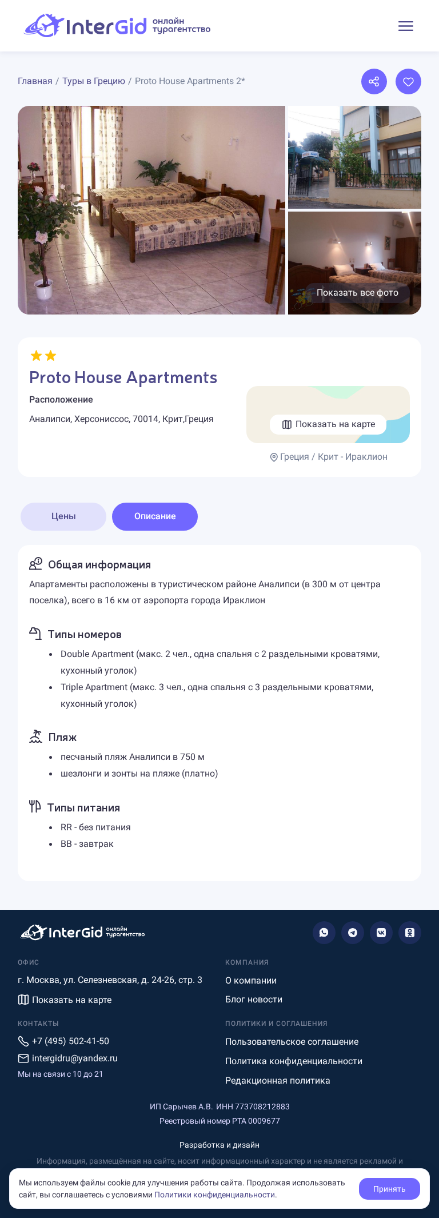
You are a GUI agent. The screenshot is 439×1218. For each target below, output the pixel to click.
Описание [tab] (155, 516)
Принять (389, 1188)
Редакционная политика (277, 1080)
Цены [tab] (63, 516)
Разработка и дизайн (219, 1144)
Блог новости (253, 999)
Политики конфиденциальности (214, 1194)
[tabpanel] (219, 713)
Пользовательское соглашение (291, 1041)
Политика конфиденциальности (293, 1061)
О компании (251, 980)
